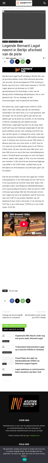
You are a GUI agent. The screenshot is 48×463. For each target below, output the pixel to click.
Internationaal (20, 8)
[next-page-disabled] (7, 380)
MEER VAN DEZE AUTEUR (13, 329)
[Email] (28, 61)
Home (4, 8)
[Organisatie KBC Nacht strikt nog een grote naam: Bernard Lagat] (8, 338)
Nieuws (11, 8)
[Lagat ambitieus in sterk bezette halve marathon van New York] (8, 372)
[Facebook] (12, 61)
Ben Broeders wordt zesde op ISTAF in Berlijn (35, 316)
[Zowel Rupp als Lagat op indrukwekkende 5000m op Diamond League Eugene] (8, 361)
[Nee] (45, 454)
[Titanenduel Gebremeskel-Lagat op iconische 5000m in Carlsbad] (8, 349)
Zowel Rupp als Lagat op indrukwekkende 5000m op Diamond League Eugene (27, 361)
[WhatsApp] (22, 61)
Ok (25, 459)
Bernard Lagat (13, 291)
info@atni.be (34, 435)
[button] (4, 3)
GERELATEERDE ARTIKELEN (14, 326)
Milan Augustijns (11, 58)
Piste (20, 41)
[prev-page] (3, 380)
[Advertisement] (24, 261)
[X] (17, 61)
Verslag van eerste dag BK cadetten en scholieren (12, 316)
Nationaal (6, 341)
